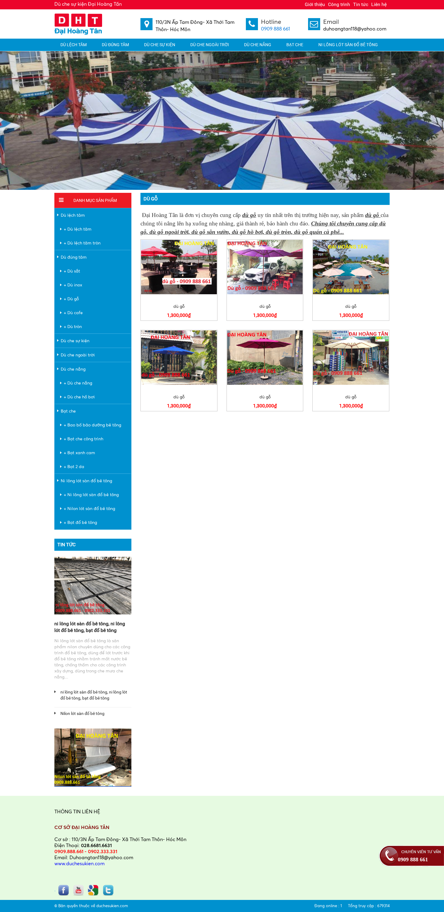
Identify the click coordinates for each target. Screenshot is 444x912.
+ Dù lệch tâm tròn (82, 242)
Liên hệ (379, 4)
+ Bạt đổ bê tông (80, 522)
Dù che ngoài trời (209, 44)
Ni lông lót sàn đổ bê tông (348, 44)
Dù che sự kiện (159, 44)
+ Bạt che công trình (83, 438)
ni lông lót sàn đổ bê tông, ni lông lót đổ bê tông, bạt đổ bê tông (93, 695)
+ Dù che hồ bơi (79, 396)
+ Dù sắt (72, 270)
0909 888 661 (275, 29)
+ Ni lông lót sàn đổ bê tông (91, 494)
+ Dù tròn (73, 326)
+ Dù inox (73, 284)
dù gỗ (179, 306)
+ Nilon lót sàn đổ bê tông (89, 508)
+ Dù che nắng (78, 382)
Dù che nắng (257, 44)
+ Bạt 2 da (74, 466)
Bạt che (294, 44)
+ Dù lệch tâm (78, 228)
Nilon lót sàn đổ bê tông (82, 713)
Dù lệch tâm (73, 44)
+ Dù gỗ (71, 298)
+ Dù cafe (73, 312)
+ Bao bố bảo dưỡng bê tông (92, 424)
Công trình (339, 4)
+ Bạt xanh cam (79, 452)
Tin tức (360, 4)
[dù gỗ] (179, 267)
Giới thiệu (315, 4)
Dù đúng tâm (115, 44)
